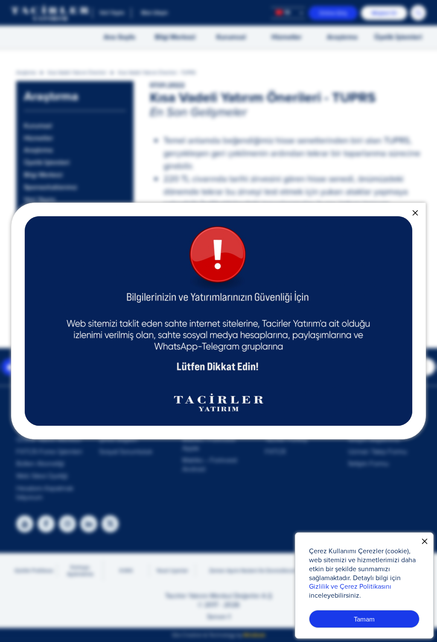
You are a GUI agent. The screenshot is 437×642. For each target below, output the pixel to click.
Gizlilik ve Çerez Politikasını (350, 586)
